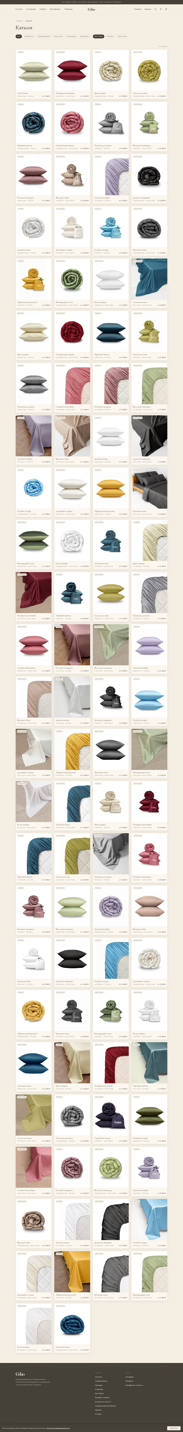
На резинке (71, 36)
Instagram (129, 1377)
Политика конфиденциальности (58, 1428)
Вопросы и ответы (103, 1402)
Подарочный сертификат (105, 1406)
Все (18, 36)
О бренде (68, 9)
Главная (19, 21)
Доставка (99, 1393)
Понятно (174, 1428)
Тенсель (110, 36)
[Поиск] (155, 9)
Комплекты (28, 36)
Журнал (148, 9)
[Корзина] (166, 9)
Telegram (129, 1381)
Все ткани (99, 36)
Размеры (138, 9)
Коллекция (31, 9)
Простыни (58, 36)
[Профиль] (161, 9)
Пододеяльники (44, 36)
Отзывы (98, 1414)
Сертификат (55, 9)
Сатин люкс (122, 36)
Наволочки (84, 36)
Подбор (43, 9)
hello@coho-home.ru (134, 1385)
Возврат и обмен (102, 1397)
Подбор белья (101, 1381)
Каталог (19, 9)
